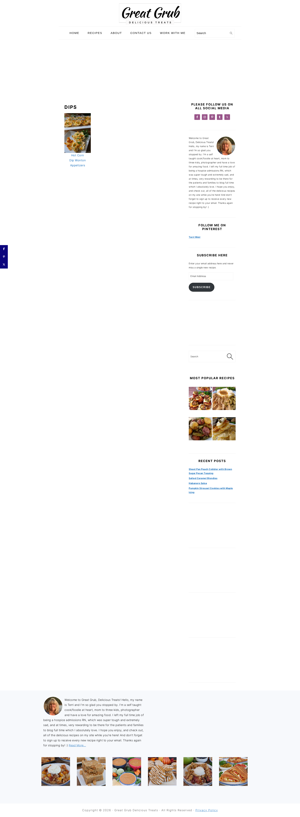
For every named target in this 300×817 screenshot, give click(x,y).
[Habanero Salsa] (126, 771)
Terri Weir (194, 237)
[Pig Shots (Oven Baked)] (200, 399)
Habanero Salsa (198, 483)
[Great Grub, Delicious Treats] (150, 24)
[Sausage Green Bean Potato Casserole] (200, 429)
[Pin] (4, 257)
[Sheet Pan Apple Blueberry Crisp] (197, 771)
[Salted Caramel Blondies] (91, 771)
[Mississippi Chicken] (224, 399)
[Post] (4, 265)
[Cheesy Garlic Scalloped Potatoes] (224, 429)
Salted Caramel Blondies (203, 478)
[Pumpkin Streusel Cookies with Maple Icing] (162, 771)
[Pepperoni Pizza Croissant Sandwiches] (233, 771)
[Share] (4, 249)
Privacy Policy (206, 810)
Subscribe (202, 287)
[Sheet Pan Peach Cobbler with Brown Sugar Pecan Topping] (55, 771)
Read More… (77, 745)
